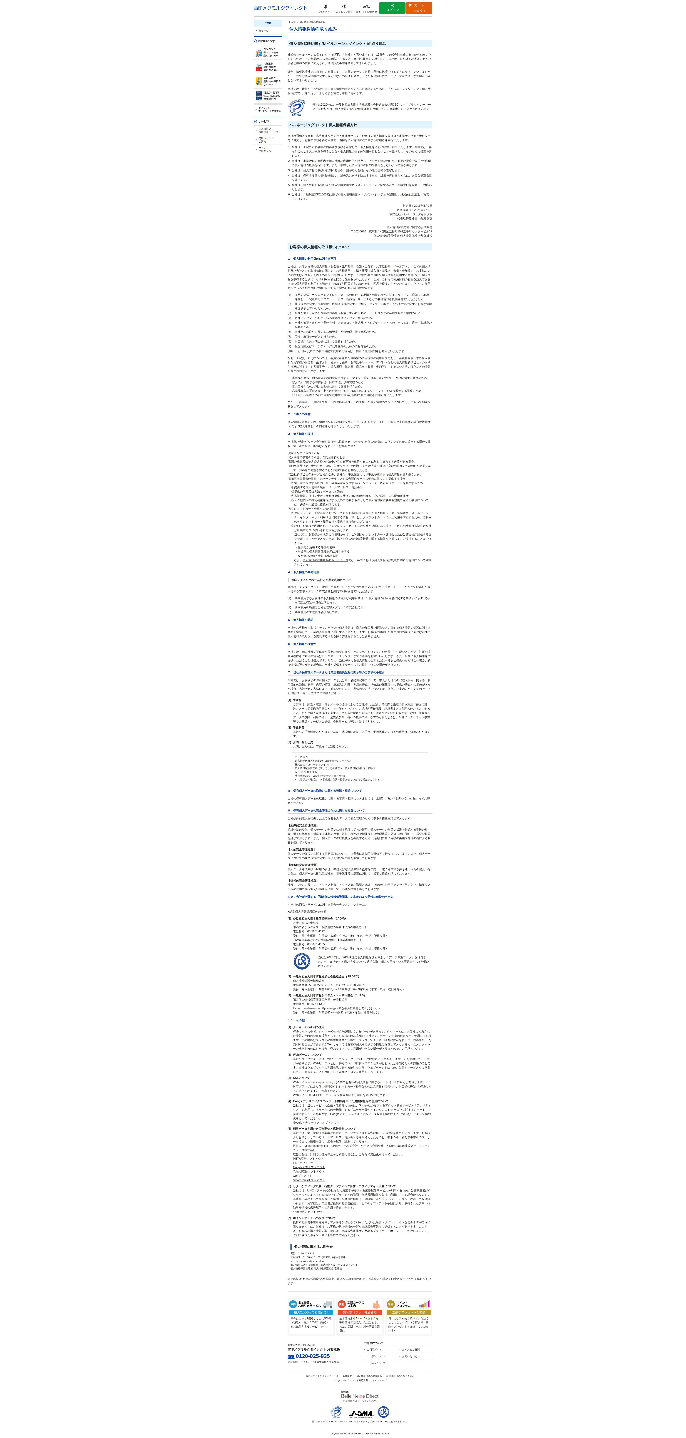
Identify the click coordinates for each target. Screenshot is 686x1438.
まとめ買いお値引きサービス (269, 130)
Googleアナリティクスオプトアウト (316, 1122)
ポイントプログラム (265, 149)
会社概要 (347, 1376)
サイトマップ (380, 1380)
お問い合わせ (409, 1356)
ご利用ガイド (374, 1349)
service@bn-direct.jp (312, 1261)
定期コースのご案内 (266, 140)
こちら (415, 402)
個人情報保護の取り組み (369, 1376)
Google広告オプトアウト (309, 1167)
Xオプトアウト (302, 1175)
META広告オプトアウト (308, 1158)
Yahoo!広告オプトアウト (309, 1171)
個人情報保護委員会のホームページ (325, 560)
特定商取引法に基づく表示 (400, 1376)
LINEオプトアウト (305, 1162)
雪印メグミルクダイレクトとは (322, 1376)
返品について (378, 1363)
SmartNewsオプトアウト (309, 1180)
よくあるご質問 (411, 1349)
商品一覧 (264, 30)
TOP (268, 23)
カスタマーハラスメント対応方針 (350, 1380)
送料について (378, 1356)
